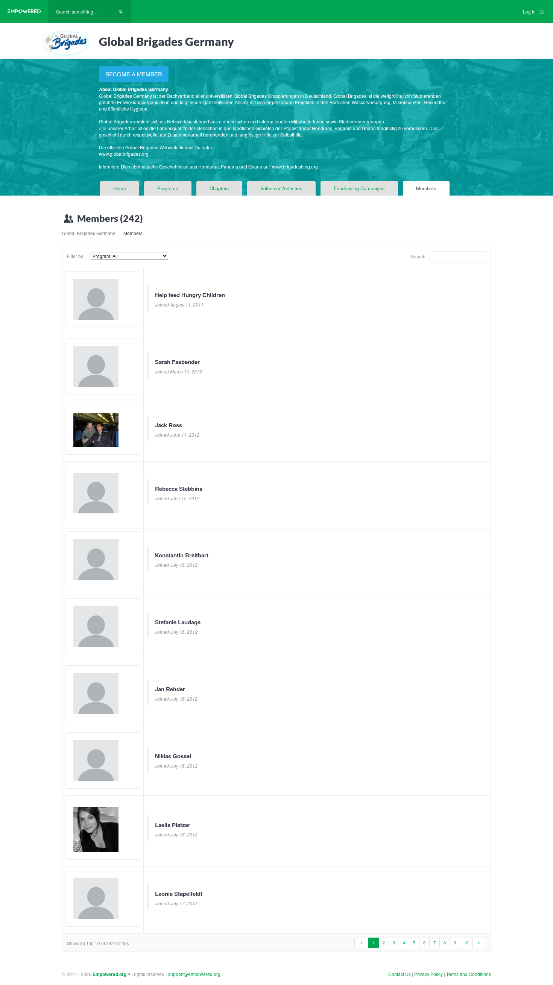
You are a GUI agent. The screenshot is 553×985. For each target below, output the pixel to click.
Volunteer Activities (281, 188)
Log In (530, 11)
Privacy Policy (429, 974)
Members (426, 188)
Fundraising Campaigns (359, 188)
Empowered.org (109, 974)
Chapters (219, 188)
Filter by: (75, 256)
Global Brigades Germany (88, 233)
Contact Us (399, 974)
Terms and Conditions (468, 974)
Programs (167, 188)
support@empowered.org (194, 974)
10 (466, 942)
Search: (419, 256)
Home (119, 188)
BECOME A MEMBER (133, 74)
